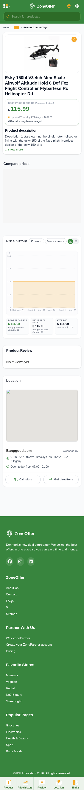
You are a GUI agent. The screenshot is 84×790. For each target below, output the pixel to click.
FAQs (10, 601)
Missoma (12, 675)
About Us (12, 588)
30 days (35, 241)
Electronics (13, 732)
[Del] (74, 39)
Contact (11, 594)
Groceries (12, 725)
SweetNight (14, 701)
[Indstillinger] (77, 6)
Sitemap (11, 614)
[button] (42, 111)
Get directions (63, 479)
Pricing (10, 651)
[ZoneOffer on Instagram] (20, 561)
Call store (25, 479)
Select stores (54, 241)
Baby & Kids (14, 751)
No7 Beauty (14, 694)
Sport (9, 745)
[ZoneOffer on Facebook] (9, 561)
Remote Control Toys (35, 27)
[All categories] (7, 6)
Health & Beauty (17, 738)
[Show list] (76, 241)
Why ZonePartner (18, 638)
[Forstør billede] (42, 54)
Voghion (11, 681)
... (14, 149)
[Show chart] (70, 241)
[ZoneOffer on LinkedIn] (30, 561)
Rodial (10, 688)
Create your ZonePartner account (29, 644)
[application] (42, 283)
